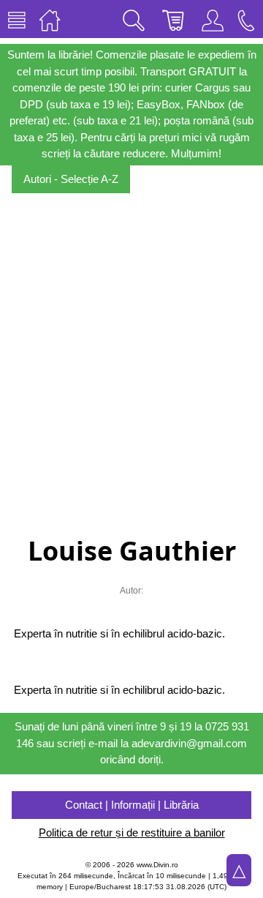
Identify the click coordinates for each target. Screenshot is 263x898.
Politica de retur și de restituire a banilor (132, 832)
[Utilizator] (212, 19)
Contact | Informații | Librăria (132, 804)
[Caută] (133, 19)
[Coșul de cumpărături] (173, 19)
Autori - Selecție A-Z (70, 179)
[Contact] (246, 19)
